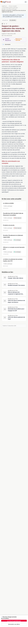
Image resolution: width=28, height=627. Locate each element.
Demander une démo (14, 624)
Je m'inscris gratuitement (14, 621)
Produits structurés (8, 225)
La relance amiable (8, 203)
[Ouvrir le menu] (25, 2)
